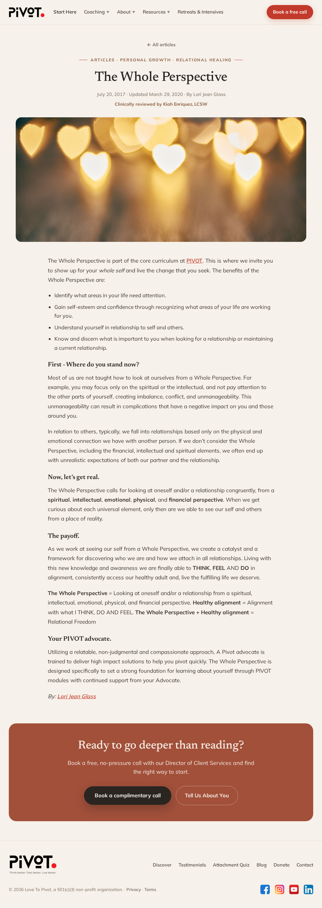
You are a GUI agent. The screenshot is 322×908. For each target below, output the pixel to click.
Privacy (133, 889)
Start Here (64, 12)
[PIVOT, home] (27, 12)
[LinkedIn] (308, 889)
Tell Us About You (207, 795)
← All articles (161, 44)
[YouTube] (294, 889)
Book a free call (290, 12)
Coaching (96, 12)
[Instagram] (279, 889)
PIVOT (194, 260)
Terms (150, 889)
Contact (305, 865)
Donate (282, 865)
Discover (162, 865)
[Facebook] (265, 889)
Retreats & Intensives (200, 12)
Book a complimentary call (128, 795)
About (126, 12)
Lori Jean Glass (76, 696)
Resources (156, 12)
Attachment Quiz (231, 865)
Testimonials (192, 865)
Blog (262, 865)
